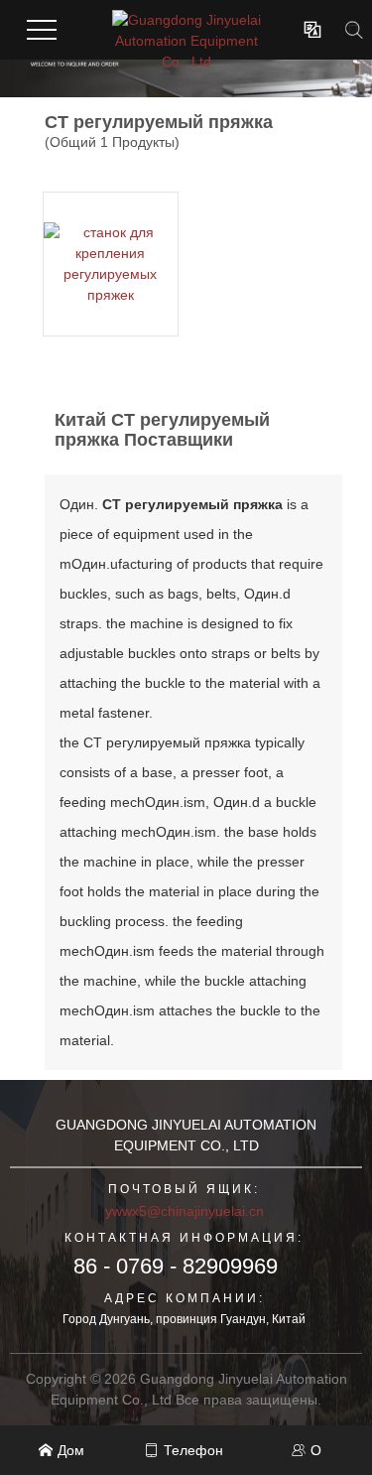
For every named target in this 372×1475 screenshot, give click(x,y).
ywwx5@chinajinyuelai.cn (184, 1211)
